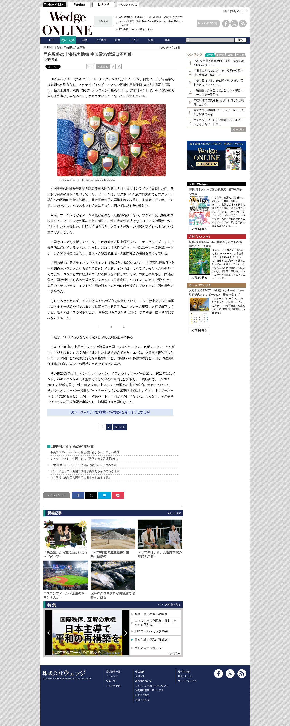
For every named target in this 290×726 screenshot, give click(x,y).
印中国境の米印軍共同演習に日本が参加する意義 (80, 477)
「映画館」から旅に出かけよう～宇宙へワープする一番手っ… (218, 92)
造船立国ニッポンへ (148, 648)
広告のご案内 (142, 695)
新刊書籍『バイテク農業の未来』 (136, 29)
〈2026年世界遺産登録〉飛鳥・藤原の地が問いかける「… (219, 63)
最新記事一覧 (113, 671)
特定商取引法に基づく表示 (149, 690)
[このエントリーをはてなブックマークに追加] (104, 495)
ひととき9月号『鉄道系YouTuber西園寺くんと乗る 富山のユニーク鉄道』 (152, 23)
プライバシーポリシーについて (151, 685)
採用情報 (140, 676)
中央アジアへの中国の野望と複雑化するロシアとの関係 (84, 452)
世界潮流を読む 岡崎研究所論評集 (64, 47)
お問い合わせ (142, 700)
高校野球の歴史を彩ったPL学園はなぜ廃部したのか (219, 102)
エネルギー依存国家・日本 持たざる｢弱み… (155, 622)
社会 (117, 40)
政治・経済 (68, 40)
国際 (84, 40)
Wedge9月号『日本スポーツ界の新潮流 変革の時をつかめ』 (152, 17)
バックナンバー (57, 495)
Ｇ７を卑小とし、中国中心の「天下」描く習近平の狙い (84, 458)
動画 (167, 40)
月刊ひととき (185, 676)
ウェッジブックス (187, 681)
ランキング (112, 676)
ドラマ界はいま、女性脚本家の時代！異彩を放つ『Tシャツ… (218, 82)
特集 (150, 40)
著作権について (143, 681)
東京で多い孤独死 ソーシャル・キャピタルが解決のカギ (219, 112)
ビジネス (101, 40)
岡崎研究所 (50, 59)
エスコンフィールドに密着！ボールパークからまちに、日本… (218, 122)
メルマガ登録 (209, 23)
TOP (51, 40)
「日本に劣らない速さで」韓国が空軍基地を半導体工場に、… (218, 72)
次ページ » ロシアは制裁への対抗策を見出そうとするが (110, 412)
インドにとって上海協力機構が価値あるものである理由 (84, 471)
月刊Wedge (184, 671)
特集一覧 (111, 681)
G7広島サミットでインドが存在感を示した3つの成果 (83, 465)
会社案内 (140, 671)
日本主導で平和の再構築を (78, 652)
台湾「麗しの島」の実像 (151, 614)
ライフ (134, 40)
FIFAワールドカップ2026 (151, 631)
